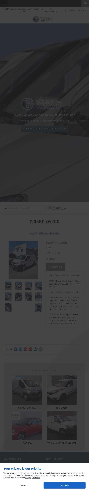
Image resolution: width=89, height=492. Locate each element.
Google (28, 478)
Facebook (36, 478)
